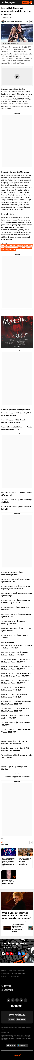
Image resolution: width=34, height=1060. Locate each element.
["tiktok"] (3, 953)
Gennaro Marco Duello (16, 21)
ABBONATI (25, 2)
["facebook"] (19, 953)
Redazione (4, 976)
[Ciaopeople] (17, 1055)
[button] (31, 21)
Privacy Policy (22, 970)
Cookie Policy (5, 973)
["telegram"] (23, 953)
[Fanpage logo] (10, 2)
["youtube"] (11, 953)
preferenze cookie (14, 976)
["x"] (15, 953)
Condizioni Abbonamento (18, 973)
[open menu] (2, 2)
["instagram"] (7, 953)
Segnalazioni (12, 970)
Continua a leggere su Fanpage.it (17, 777)
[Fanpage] (17, 1006)
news (2, 838)
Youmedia (4, 970)
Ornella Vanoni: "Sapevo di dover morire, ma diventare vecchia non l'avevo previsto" (16, 915)
